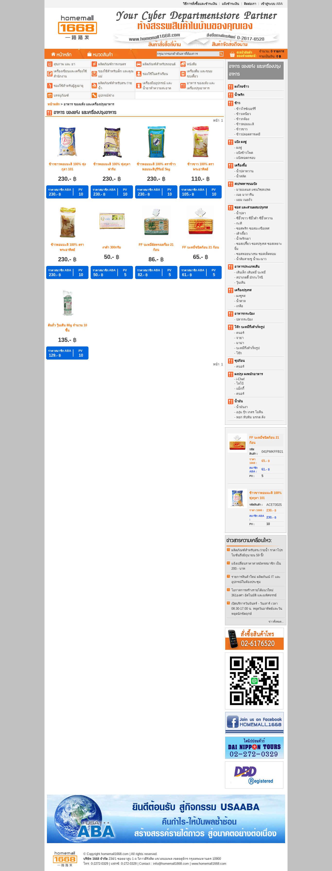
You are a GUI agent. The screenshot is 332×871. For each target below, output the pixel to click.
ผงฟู (239, 147)
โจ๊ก (239, 353)
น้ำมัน (239, 401)
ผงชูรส (240, 296)
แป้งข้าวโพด (244, 153)
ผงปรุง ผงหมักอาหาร (249, 374)
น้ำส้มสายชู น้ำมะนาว (251, 259)
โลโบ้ (240, 383)
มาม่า (240, 343)
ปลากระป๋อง (244, 319)
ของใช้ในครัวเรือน (155, 74)
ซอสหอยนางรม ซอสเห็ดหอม (256, 254)
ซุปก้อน (240, 360)
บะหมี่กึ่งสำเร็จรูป (248, 348)
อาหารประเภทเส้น (247, 266)
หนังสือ (192, 64)
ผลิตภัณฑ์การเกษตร (112, 64)
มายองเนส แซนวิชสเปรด (253, 189)
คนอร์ (240, 333)
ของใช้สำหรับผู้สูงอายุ (68, 86)
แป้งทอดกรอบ (245, 158)
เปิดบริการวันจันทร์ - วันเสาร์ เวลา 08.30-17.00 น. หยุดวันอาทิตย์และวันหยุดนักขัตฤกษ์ (256, 609)
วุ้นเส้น (240, 282)
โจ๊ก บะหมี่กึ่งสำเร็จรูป (249, 327)
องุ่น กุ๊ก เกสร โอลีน (249, 412)
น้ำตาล (241, 301)
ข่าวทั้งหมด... (276, 621)
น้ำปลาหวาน (244, 171)
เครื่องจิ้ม (241, 165)
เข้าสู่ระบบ (272, 4)
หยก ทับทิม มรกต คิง (250, 417)
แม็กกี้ (240, 388)
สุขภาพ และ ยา (64, 64)
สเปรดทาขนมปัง (246, 184)
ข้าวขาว (241, 129)
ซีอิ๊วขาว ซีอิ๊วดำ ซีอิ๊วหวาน (254, 218)
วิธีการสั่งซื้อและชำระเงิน (200, 4)
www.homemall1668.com (209, 863)
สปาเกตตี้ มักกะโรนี (249, 277)
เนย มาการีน (245, 195)
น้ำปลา (241, 213)
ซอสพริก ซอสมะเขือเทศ (252, 228)
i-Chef (240, 379)
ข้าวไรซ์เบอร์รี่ (246, 109)
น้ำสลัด (241, 176)
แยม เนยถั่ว (244, 200)
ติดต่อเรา (250, 4)
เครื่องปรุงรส (243, 290)
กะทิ (239, 223)
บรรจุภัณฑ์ (61, 95)
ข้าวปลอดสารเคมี (248, 134)
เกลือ (239, 306)
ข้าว (237, 103)
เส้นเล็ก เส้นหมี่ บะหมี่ (251, 272)
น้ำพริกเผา (243, 238)
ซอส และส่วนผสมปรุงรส (251, 207)
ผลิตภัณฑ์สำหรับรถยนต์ (159, 64)
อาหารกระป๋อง (244, 313)
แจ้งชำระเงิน (230, 4)
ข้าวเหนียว (243, 114)
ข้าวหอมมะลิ (245, 124)
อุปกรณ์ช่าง (106, 95)
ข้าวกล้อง (242, 119)
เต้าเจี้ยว (241, 233)
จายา (240, 338)
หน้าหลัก (64, 54)
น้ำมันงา (242, 407)
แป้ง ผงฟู (240, 142)
